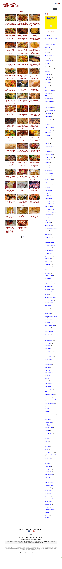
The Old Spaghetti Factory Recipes (50, 480)
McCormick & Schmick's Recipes (49, 311)
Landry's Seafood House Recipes (49, 283)
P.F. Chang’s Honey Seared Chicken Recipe (22, 139)
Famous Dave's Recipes (48, 214)
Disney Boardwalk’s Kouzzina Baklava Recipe (10, 151)
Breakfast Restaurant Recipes (49, 107)
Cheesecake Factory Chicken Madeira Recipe (10, 178)
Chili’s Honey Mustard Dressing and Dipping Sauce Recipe (22, 178)
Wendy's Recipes (47, 507)
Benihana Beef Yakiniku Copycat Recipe (10, 164)
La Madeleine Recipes (48, 281)
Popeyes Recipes (47, 375)
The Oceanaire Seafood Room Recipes (50, 479)
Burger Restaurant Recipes (49, 119)
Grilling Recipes (47, 230)
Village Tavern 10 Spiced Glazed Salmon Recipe (22, 151)
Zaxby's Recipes (47, 517)
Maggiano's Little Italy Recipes (49, 302)
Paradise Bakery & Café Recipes (49, 353)
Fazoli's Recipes (47, 217)
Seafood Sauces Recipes (48, 422)
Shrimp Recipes (47, 430)
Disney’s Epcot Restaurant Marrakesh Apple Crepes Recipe (34, 178)
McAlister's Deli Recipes (48, 310)
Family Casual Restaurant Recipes (50, 212)
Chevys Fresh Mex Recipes (49, 148)
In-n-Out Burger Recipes (48, 253)
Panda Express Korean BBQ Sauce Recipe (22, 114)
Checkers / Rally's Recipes (48, 140)
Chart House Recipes (48, 138)
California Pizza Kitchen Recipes (49, 129)
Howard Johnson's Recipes (49, 250)
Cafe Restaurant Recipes (48, 122)
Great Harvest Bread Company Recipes (50, 228)
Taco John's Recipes (48, 461)
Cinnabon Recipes (47, 168)
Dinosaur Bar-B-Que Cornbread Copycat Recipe (22, 89)
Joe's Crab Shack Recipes (48, 264)
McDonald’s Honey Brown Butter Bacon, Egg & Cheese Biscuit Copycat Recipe (34, 23)
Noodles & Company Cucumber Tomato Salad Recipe (35, 151)
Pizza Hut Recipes (47, 367)
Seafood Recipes (47, 419)
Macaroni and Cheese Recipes (49, 300)
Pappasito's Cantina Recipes (49, 351)
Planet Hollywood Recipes (48, 372)
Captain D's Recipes (48, 132)
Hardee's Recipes (47, 239)
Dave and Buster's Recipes (48, 190)
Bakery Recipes (47, 66)
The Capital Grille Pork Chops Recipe (34, 189)
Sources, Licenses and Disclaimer (27, 552)
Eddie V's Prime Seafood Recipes (49, 209)
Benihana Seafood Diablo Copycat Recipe (22, 63)
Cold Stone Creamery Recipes (49, 173)
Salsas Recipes (47, 411)
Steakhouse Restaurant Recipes (49, 452)
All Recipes (52, 3)
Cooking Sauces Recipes (48, 179)
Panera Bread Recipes (48, 345)
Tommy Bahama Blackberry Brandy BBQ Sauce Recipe (10, 127)
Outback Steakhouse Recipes (49, 340)
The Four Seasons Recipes (49, 474)
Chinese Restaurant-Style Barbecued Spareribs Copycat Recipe (22, 37)
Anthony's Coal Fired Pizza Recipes (50, 44)
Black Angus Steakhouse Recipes (49, 90)
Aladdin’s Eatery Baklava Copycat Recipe (35, 216)
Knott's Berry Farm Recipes (49, 275)
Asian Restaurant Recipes (48, 55)
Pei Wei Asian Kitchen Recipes (49, 362)
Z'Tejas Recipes (47, 515)
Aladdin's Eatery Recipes (48, 41)
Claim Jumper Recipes (48, 170)
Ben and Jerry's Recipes (48, 77)
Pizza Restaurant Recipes (48, 370)
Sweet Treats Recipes (48, 458)
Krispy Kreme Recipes (48, 278)
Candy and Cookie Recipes (49, 130)
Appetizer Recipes (47, 49)
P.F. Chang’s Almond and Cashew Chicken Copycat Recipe (22, 77)
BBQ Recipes (47, 71)
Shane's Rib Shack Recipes (49, 427)
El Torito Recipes (47, 211)
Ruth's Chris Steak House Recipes (50, 403)
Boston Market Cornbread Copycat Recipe (10, 64)
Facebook (31, 531)
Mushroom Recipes (47, 327)
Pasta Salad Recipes (48, 359)
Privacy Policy (34, 552)
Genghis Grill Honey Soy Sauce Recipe (35, 202)
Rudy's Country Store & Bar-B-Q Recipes (50, 399)
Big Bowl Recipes (47, 85)
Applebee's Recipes (47, 50)
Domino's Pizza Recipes (48, 206)
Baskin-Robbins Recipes (48, 69)
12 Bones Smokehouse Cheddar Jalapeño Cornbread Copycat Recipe (34, 37)
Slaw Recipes (47, 435)
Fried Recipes (47, 220)
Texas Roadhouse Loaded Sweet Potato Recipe (22, 229)
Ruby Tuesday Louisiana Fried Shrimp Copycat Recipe (10, 51)
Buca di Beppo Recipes (48, 113)
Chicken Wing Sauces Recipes (49, 157)
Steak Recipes (47, 449)
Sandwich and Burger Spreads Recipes (50, 414)
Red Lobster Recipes (48, 386)
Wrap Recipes (47, 512)
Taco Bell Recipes (47, 460)
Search (55, 8)
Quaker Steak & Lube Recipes (49, 381)
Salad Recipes (47, 406)
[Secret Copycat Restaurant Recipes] (21, 6)
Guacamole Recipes (48, 234)
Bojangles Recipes (47, 95)
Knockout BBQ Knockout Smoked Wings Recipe (34, 127)
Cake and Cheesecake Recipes (49, 127)
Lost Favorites (47, 294)
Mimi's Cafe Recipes (48, 319)
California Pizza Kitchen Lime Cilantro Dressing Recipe (22, 127)
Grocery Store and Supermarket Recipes (50, 231)
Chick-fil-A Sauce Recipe (22, 189)
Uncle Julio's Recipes (48, 493)
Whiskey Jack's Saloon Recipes (49, 509)
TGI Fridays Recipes (48, 466)
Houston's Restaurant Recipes (49, 248)
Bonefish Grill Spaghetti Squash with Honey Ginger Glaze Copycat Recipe (34, 51)
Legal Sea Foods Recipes (48, 286)
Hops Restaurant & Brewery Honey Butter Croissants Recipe (34, 102)
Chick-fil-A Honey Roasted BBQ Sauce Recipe (10, 216)
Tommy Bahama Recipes (48, 488)
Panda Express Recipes (48, 343)
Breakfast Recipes (47, 105)
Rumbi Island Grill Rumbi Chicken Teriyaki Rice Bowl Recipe (22, 203)
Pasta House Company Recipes (49, 356)
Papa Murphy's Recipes (48, 348)
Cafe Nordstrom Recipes (48, 121)
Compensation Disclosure (40, 552)
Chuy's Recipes (47, 165)
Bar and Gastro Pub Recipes (49, 68)
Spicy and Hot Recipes (48, 444)
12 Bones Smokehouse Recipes (49, 33)
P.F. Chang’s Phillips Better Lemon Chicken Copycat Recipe (10, 77)
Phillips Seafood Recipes (48, 364)
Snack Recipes (47, 438)
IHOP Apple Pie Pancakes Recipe (22, 215)
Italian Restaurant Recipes (48, 256)
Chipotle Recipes (47, 162)
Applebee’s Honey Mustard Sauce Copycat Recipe (34, 89)
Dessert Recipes (47, 195)
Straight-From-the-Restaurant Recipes (50, 454)
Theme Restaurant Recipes (49, 485)
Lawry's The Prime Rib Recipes (49, 284)
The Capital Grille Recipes (48, 469)
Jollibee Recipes (47, 269)
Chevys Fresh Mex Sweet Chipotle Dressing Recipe (22, 164)
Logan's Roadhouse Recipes (49, 289)
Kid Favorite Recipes (48, 273)
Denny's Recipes (47, 193)
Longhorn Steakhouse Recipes (49, 292)
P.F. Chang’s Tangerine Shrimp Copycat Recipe (34, 77)
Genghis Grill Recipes (48, 222)
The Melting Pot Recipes (48, 477)
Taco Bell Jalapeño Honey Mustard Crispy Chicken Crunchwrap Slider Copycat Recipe (22, 51)
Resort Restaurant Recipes (48, 389)
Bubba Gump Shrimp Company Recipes (50, 110)
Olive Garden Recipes (48, 336)
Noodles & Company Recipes (49, 331)
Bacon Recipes (47, 58)
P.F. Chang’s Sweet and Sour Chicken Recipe (10, 139)
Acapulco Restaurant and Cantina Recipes (51, 38)
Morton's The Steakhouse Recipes (50, 325)
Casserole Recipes (47, 135)
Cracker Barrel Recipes (48, 184)
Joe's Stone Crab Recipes (48, 266)
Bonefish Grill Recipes (48, 96)
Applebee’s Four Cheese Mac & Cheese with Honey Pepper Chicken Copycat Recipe (10, 230)
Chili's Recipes (47, 159)
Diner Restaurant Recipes (48, 198)
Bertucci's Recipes (47, 82)
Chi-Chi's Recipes (47, 149)
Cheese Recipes (47, 143)
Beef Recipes (47, 76)
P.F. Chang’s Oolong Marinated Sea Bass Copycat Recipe (35, 64)
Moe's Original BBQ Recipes (49, 322)
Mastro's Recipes (47, 308)
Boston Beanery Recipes (48, 98)
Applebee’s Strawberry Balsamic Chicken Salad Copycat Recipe (10, 23)
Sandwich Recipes (47, 416)
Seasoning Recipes (47, 424)
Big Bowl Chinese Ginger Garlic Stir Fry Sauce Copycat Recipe (10, 89)
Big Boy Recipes (47, 87)
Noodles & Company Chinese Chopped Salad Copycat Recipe (10, 102)
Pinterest (35, 531)
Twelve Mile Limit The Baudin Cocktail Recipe (10, 190)
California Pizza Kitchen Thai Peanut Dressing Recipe (35, 114)
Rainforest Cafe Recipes (48, 383)
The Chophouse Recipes (48, 471)
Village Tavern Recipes (48, 496)
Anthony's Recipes (47, 47)
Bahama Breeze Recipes (48, 60)
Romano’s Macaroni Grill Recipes (49, 394)
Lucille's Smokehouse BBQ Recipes (50, 297)
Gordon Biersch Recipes (48, 225)
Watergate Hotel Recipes (48, 504)
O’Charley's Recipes (48, 334)
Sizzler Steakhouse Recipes (49, 433)
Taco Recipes (47, 463)
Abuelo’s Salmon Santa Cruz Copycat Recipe (22, 102)
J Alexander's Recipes (48, 258)
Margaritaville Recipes (48, 305)
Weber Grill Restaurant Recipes (49, 506)
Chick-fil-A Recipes (47, 151)
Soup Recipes (47, 441)
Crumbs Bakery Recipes (48, 185)
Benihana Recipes (47, 79)
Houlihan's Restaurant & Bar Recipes (50, 245)
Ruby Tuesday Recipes (48, 397)
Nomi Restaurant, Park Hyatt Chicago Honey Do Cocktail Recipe (34, 139)
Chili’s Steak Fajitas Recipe (10, 202)
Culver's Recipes (47, 187)
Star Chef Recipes (47, 446)
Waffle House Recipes (48, 499)
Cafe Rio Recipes (47, 124)
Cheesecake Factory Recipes (49, 146)
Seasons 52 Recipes (48, 425)
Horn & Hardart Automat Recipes (49, 242)
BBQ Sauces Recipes (48, 74)
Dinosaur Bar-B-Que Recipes (49, 201)
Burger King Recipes (48, 116)
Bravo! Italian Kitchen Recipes (49, 101)
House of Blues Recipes (48, 247)
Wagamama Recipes (48, 501)
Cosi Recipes (46, 182)
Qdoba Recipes (47, 380)
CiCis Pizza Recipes (47, 167)
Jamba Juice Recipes (48, 261)
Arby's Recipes (47, 52)
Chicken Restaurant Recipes (49, 154)
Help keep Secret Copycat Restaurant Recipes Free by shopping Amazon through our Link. (51, 18)
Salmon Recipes (47, 408)
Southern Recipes (47, 443)
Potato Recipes (47, 378)
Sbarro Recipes (47, 417)
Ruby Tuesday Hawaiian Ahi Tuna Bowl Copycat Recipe (22, 23)
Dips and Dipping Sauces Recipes (49, 203)
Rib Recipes (46, 391)
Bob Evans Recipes (47, 93)
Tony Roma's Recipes (48, 490)
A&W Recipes (47, 35)
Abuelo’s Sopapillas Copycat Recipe (10, 113)
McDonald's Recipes (48, 313)
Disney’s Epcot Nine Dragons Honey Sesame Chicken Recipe (35, 164)
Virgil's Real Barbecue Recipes (49, 498)
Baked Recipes (47, 63)
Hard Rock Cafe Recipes (48, 237)
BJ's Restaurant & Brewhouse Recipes (50, 88)
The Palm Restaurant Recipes (49, 482)
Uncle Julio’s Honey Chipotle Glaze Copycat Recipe (10, 37)
